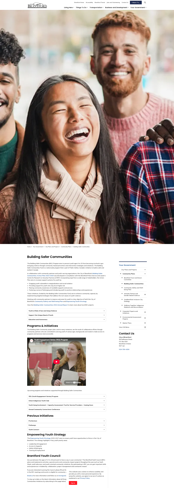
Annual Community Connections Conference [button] (44, 409)
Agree (73, 483)
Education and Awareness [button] (38, 319)
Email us (30, 476)
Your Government (137, 7)
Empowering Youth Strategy (76, 301)
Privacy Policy (85, 478)
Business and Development (116, 7)
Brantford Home (79, 2)
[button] (131, 327)
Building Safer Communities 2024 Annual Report (51, 305)
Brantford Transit (100, 2)
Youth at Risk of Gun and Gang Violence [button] (43, 311)
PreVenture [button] (33, 421)
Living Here (68, 7)
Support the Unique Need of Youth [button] (41, 315)
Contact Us (125, 2)
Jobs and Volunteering (113, 2)
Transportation (96, 7)
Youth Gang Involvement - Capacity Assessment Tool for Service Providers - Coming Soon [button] (61, 405)
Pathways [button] (32, 425)
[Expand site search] (145, 2)
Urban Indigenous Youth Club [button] (39, 401)
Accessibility (89, 2)
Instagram (62, 476)
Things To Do (81, 7)
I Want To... (136, 2)
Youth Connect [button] (34, 429)
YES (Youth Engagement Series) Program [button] (43, 396)
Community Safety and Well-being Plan (49, 301)
